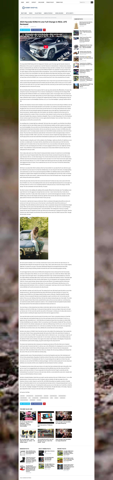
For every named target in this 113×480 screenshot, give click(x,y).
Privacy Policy (50, 2)
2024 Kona (46, 395)
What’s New (24, 13)
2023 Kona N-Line (30, 395)
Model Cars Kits (28, 17)
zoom (28, 99)
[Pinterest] (44, 30)
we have (56, 156)
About (27, 2)
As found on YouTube (24, 392)
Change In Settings (27, 477)
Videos (30, 13)
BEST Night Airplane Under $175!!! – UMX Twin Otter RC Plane (86, 32)
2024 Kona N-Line (53, 395)
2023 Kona (22, 395)
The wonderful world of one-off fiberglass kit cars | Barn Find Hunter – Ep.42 (45, 441)
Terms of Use (59, 2)
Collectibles (38, 13)
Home (22, 2)
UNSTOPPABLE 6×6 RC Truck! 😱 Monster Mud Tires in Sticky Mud (68, 459)
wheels (43, 82)
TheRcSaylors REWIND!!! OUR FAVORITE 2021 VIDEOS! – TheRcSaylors (86, 71)
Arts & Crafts (69, 13)
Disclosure (41, 2)
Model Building (59, 13)
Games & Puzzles (48, 13)
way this (38, 311)
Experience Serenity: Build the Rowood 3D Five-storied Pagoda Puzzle (86, 23)
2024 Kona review (62, 395)
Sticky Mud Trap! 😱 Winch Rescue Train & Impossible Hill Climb (86, 58)
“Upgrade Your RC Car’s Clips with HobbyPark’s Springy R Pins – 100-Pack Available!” (86, 46)
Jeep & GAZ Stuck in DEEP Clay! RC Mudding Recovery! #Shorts (86, 85)
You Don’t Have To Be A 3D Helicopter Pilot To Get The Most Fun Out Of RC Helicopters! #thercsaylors (68, 467)
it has (38, 169)
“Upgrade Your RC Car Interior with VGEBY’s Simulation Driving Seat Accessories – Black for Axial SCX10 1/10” (31, 460)
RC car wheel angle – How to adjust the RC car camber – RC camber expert (27, 441)
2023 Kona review (38, 395)
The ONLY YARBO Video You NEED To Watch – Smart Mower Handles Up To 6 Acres (50, 466)
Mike (21, 26)
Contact (34, 2)
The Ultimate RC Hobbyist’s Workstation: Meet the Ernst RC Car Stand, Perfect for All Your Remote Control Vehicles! (31, 468)
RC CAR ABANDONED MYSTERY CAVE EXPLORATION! (49, 458)
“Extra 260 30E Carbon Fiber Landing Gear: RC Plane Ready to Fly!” (31, 452)
